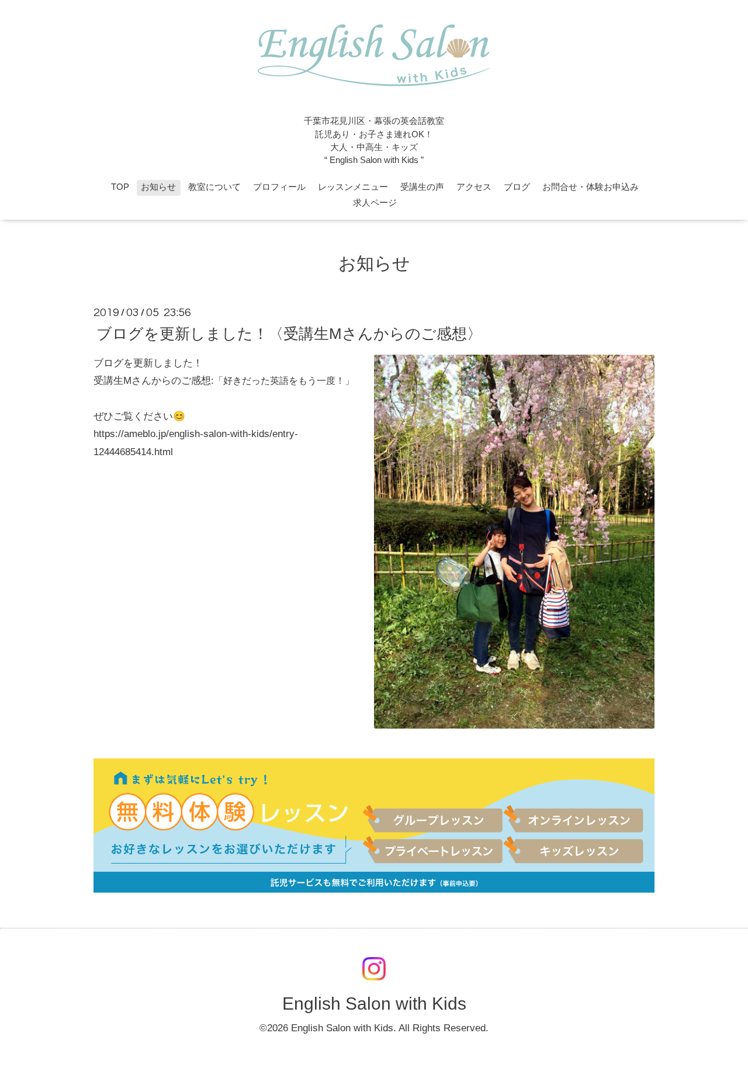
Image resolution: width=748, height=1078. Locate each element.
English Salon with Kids (374, 1003)
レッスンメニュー (353, 187)
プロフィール (279, 187)
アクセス (473, 187)
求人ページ (375, 202)
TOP (120, 187)
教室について (214, 187)
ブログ (517, 187)
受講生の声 (422, 187)
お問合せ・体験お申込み (590, 187)
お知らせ (158, 187)
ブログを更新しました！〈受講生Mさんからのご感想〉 (289, 333)
